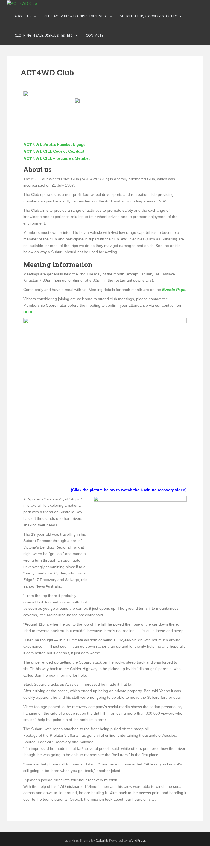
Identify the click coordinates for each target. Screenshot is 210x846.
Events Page (173, 289)
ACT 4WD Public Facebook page (54, 144)
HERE (28, 312)
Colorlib (102, 840)
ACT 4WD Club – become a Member (56, 158)
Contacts (94, 35)
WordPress (137, 840)
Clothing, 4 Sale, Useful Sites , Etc (44, 35)
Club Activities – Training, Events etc (75, 16)
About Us (23, 16)
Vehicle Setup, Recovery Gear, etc (148, 16)
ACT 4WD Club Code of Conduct (53, 151)
